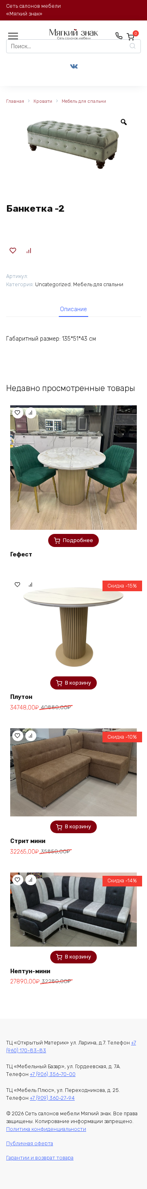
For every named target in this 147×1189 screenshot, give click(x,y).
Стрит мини (27, 841)
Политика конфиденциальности (46, 1129)
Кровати (42, 101)
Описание (73, 309)
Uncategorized (53, 284)
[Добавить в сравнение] (29, 251)
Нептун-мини (30, 971)
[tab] (73, 309)
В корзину (78, 683)
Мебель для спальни (84, 101)
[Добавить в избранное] (13, 251)
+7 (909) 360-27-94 (52, 1098)
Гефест (21, 554)
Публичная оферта (29, 1143)
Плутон (21, 697)
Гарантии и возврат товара (40, 1158)
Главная (15, 101)
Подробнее (78, 540)
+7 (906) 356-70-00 (53, 1074)
